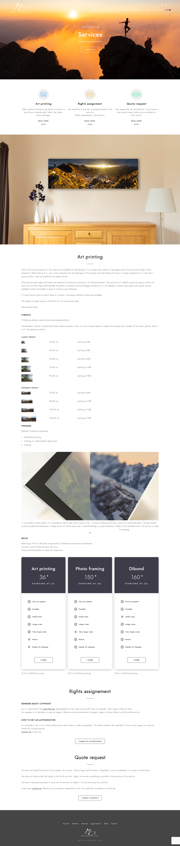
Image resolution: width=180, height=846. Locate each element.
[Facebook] (162, 5)
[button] (24, 491)
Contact (159, 10)
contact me (36, 788)
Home (95, 10)
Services (136, 10)
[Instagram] (166, 5)
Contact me (26, 732)
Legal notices (96, 824)
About (148, 10)
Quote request (136, 104)
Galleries (106, 10)
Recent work (122, 10)
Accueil (66, 824)
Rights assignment (90, 104)
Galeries (75, 824)
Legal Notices (49, 709)
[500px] (170, 5)
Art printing (43, 104)
